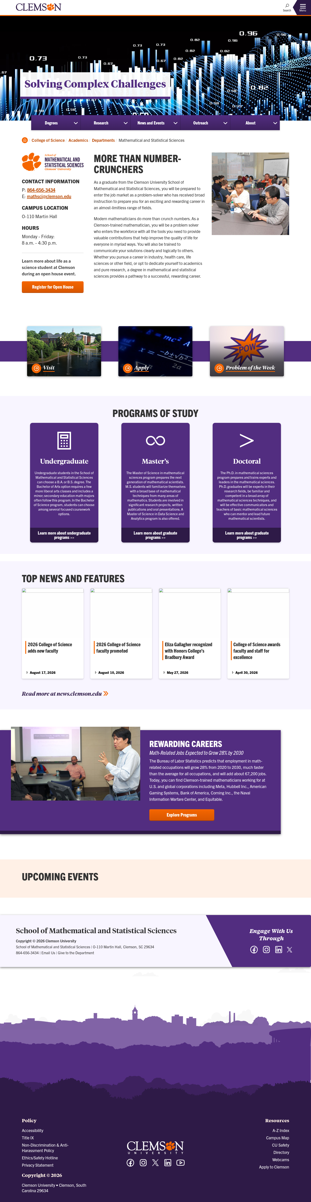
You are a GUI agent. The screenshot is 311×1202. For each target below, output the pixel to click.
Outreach (200, 122)
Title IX (28, 1137)
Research (101, 122)
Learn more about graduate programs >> (155, 535)
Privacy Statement (38, 1165)
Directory (281, 1152)
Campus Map (277, 1137)
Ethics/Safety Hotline (40, 1157)
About (250, 122)
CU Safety (280, 1145)
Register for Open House (53, 287)
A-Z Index (281, 1130)
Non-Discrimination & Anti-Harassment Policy (45, 1147)
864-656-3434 (41, 190)
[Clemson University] (38, 11)
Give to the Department (76, 952)
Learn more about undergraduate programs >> (64, 535)
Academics (78, 140)
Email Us (48, 952)
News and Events (151, 122)
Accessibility (32, 1130)
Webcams (280, 1159)
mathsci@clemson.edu (49, 196)
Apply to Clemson (274, 1166)
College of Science (48, 140)
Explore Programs (182, 814)
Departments (103, 140)
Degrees (51, 122)
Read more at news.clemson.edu (62, 693)
